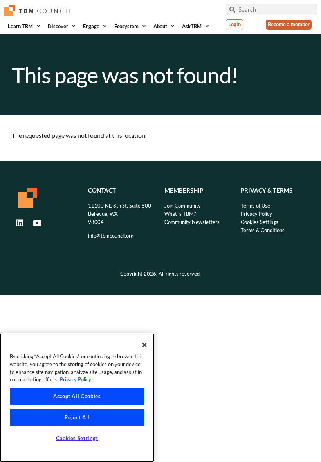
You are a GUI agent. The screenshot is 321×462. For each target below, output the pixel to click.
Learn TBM (20, 26)
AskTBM (192, 26)
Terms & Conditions (263, 230)
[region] (77, 397)
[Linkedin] (19, 223)
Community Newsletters (192, 222)
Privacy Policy (256, 214)
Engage (91, 26)
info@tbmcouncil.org (110, 236)
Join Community (182, 205)
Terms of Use (255, 205)
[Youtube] (37, 223)
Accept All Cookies (77, 396)
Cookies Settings (259, 222)
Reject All (77, 417)
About (160, 26)
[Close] (144, 345)
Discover (58, 26)
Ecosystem (126, 26)
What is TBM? (180, 214)
